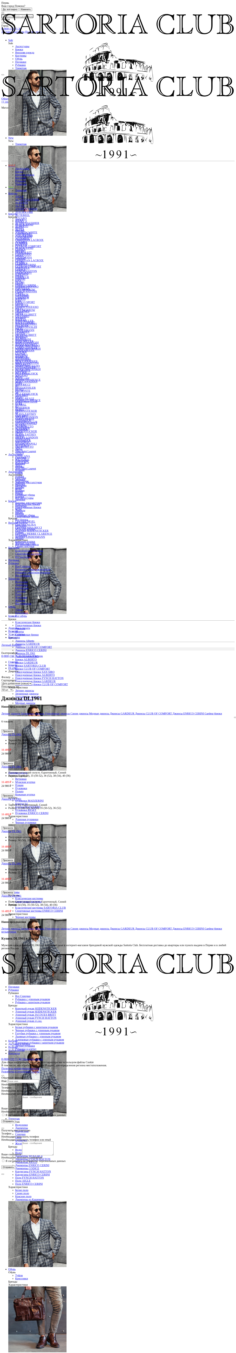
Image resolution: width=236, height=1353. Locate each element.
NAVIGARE (22, 358)
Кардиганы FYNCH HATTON (33, 1171)
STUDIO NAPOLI (26, 423)
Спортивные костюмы (28, 553)
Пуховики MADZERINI (29, 800)
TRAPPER (21, 429)
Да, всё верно (10, 9)
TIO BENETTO (24, 446)
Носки (19, 491)
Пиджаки (20, 61)
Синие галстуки (24, 546)
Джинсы (20, 510)
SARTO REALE (24, 398)
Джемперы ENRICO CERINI (32, 1165)
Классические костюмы (29, 898)
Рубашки (20, 65)
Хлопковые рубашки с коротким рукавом (39, 1042)
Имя (3, 1081)
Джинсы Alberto (24, 640)
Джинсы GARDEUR (27, 643)
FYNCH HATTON (26, 291)
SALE (11, 165)
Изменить (26, 9)
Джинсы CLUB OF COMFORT (33, 647)
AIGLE (19, 196)
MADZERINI (23, 339)
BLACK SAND (24, 224)
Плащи (19, 785)
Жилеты (20, 1143)
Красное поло (23, 1196)
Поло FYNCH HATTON (29, 1177)
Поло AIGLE (23, 1180)
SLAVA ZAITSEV (25, 434)
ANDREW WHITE (26, 208)
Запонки (20, 499)
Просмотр (8, 731)
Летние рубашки (25, 1045)
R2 (16, 386)
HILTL (19, 308)
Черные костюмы (25, 917)
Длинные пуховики (26, 819)
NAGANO (21, 355)
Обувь (18, 58)
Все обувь (21, 616)
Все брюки (21, 519)
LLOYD (20, 333)
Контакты (14, 637)
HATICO (20, 299)
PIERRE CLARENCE (28, 379)
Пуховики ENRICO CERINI (31, 813)
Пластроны (22, 460)
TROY (19, 432)
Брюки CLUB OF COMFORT (32, 668)
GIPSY (19, 292)
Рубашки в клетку (25, 1048)
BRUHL (20, 230)
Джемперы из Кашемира (29, 1199)
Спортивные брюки (27, 634)
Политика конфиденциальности (20, 1068)
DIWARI (20, 258)
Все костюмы (23, 556)
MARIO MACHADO (27, 345)
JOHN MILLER (24, 320)
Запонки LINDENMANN (30, 536)
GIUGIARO (22, 295)
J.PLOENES (22, 311)
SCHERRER (22, 407)
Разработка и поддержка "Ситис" (21, 1071)
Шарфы (19, 466)
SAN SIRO (21, 395)
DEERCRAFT (23, 252)
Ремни (19, 473)
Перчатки (21, 485)
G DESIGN (21, 274)
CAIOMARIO (23, 233)
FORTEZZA (22, 268)
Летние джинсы (24, 690)
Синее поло (22, 1193)
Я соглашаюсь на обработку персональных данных (35, 1115)
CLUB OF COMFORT (28, 246)
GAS (18, 280)
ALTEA (19, 205)
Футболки (21, 597)
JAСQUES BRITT (25, 314)
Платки (19, 476)
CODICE (20, 249)
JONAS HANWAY (26, 323)
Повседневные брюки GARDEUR (35, 681)
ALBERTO (21, 202)
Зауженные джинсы (27, 693)
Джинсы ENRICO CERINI (30, 650)
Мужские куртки (25, 782)
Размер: (13, 743)
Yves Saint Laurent (25, 468)
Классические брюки (27, 622)
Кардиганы (22, 588)
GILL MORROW (25, 289)
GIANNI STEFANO (27, 307)
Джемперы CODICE (27, 1168)
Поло (18, 594)
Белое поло (21, 1190)
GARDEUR (22, 277)
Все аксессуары (24, 497)
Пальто (19, 791)
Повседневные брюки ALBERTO (35, 675)
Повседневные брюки (28, 625)
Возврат (13, 631)
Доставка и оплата (19, 628)
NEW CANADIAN (26, 381)
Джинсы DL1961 (25, 653)
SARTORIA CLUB (26, 401)
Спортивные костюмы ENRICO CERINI (39, 910)
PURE (18, 382)
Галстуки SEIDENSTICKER (32, 530)
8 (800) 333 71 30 (11, 656)
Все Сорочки (23, 566)
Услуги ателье (16, 634)
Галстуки (20, 457)
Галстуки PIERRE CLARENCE (33, 533)
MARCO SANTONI (27, 342)
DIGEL (19, 255)
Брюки (19, 49)
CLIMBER (21, 243)
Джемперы (21, 1128)
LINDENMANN (24, 330)
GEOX (19, 283)
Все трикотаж (23, 603)
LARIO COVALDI (26, 327)
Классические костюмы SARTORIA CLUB (40, 907)
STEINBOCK (23, 420)
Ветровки (21, 778)
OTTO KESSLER (25, 387)
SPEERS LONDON (26, 417)
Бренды (12, 193)
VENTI (19, 435)
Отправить (8, 1121)
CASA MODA (23, 236)
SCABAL (20, 404)
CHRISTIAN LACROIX (29, 260)
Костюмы (20, 55)
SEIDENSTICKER (26, 431)
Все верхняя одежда (27, 544)
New (11, 187)
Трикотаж (21, 68)
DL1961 (20, 261)
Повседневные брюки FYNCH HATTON (39, 678)
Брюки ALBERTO (26, 659)
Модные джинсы (25, 703)
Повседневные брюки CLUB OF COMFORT (41, 684)
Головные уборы (25, 494)
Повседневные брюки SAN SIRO (35, 671)
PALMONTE (22, 390)
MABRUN (21, 336)
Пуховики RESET (25, 810)
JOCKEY (20, 317)
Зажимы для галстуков (28, 482)
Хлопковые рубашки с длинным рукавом (39, 1039)
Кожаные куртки (25, 794)
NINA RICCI (22, 384)
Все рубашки (23, 575)
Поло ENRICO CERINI (29, 1183)
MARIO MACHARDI (28, 348)
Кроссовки (21, 1278)
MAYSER (21, 351)
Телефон (6, 1087)
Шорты (19, 631)
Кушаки (20, 469)
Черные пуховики (25, 822)
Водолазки (21, 1124)
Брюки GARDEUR (26, 662)
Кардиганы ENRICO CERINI (32, 1174)
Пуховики (21, 788)
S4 (16, 392)
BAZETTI (21, 221)
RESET (19, 389)
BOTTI (19, 227)
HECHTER (21, 305)
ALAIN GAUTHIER (27, 199)
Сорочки (20, 1134)
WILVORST (22, 442)
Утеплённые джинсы (57, 713)
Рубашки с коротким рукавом (32, 572)
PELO (18, 376)
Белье (18, 488)
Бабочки (20, 463)
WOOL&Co (22, 445)
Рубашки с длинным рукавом (32, 569)
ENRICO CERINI (25, 264)
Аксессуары (22, 46)
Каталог (13, 1040)
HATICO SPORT (25, 302)
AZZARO (21, 218)
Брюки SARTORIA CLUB (30, 665)
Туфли (19, 1275)
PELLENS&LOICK (26, 373)
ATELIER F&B (24, 212)
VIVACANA (22, 438)
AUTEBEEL (22, 215)
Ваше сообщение (11, 1108)
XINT (18, 448)
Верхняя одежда (24, 52)
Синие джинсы (79, 713)
